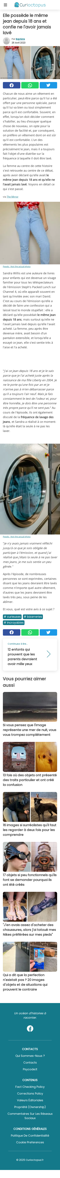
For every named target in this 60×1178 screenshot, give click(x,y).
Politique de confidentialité (30, 1136)
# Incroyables (14, 623)
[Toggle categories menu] (5, 5)
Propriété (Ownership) (30, 1107)
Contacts (30, 1063)
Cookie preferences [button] (30, 1142)
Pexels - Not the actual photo (17, 266)
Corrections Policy (30, 1093)
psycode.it (30, 1069)
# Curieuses (12, 617)
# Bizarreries (33, 617)
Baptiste (20, 39)
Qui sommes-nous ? (30, 1056)
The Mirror (12, 196)
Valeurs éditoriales (30, 1100)
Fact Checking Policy (30, 1087)
